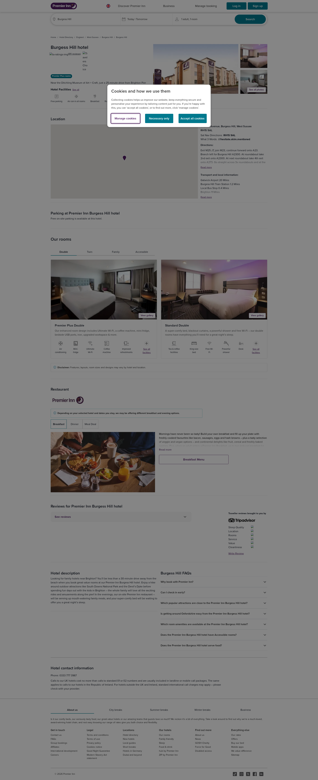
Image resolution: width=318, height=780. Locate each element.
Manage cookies (125, 118)
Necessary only (159, 118)
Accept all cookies (193, 118)
